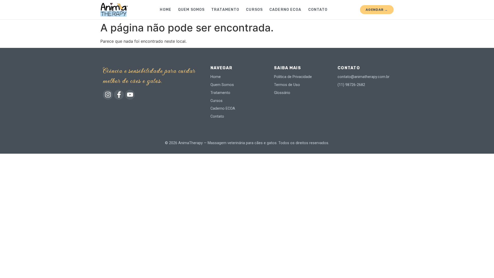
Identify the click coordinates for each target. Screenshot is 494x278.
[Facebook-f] (119, 95)
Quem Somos (191, 9)
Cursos (254, 9)
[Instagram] (108, 95)
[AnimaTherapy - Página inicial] (114, 10)
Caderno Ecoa (285, 9)
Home (165, 9)
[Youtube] (130, 95)
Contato (318, 9)
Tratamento (225, 9)
